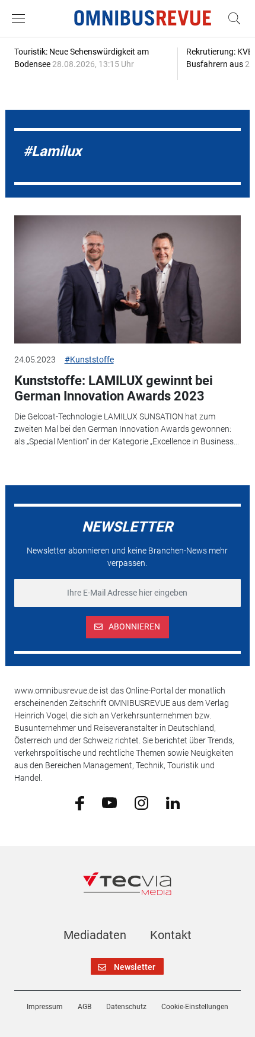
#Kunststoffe (89, 359)
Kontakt (171, 935)
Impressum (45, 1007)
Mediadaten (94, 935)
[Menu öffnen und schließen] (21, 18)
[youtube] (109, 802)
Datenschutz (126, 1007)
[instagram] (141, 802)
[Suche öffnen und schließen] (231, 18)
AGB (84, 1007)
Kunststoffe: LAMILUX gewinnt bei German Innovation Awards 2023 (113, 388)
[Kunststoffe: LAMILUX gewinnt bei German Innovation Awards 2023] (127, 279)
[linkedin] (173, 802)
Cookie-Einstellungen (194, 1007)
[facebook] (79, 802)
